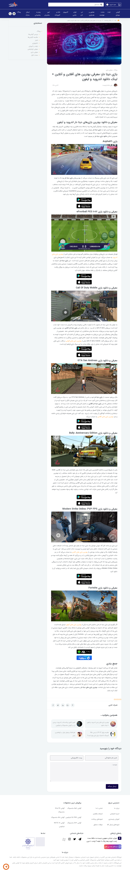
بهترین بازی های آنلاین (79, 552)
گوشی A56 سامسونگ (74, 808)
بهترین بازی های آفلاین (105, 416)
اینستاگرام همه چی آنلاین (111, 847)
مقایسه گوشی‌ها (33, 37)
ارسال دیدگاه (112, 786)
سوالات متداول (98, 824)
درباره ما (116, 808)
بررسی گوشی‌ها (33, 34)
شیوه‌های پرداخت (97, 819)
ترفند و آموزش (33, 46)
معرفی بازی (109, 70)
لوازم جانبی (74, 13)
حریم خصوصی (114, 814)
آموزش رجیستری (113, 819)
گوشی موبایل (118, 13)
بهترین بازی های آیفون (73, 624)
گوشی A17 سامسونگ (57, 817)
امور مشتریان (47, 13)
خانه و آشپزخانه (57, 13)
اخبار (36, 40)
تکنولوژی (35, 43)
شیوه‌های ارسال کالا (113, 824)
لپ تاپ (81, 13)
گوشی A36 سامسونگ (74, 823)
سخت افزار (34, 55)
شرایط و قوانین (98, 814)
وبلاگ (19, 12)
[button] (113, 4)
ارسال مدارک (28, 13)
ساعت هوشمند (101, 13)
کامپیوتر (65, 12)
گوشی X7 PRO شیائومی (73, 817)
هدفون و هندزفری (91, 13)
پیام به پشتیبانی (38, 13)
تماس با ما (99, 808)
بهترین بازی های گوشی (73, 341)
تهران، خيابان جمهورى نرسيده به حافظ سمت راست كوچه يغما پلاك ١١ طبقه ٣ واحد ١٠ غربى (102, 840)
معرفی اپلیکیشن (33, 49)
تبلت (108, 12)
